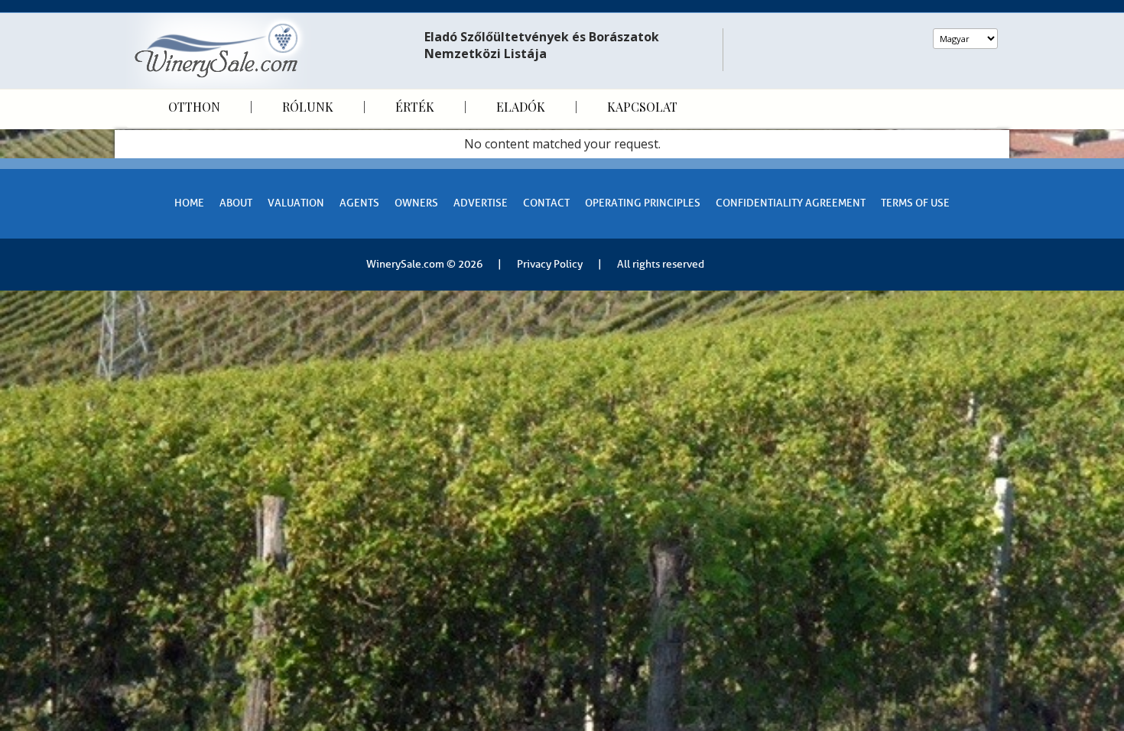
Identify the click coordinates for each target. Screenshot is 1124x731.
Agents (359, 203)
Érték (414, 107)
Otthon (194, 107)
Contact (546, 203)
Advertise (480, 203)
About (235, 203)
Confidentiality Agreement (791, 203)
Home (189, 203)
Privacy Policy (550, 264)
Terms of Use (915, 203)
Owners (416, 203)
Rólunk (307, 107)
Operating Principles (642, 203)
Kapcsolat (642, 107)
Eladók (520, 107)
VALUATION (296, 203)
